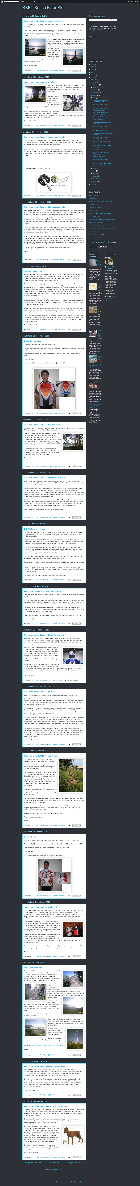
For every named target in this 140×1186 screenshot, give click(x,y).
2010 (93, 82)
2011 (93, 80)
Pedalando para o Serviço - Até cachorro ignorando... (47, 1106)
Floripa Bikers (93, 210)
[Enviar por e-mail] (73, 71)
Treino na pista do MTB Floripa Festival (41, 756)
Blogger (81, 1182)
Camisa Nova (30, 837)
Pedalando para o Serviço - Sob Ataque (100, 264)
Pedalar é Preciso (94, 232)
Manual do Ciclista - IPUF (96, 235)
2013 (93, 75)
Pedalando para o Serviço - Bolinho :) (40, 907)
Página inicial (55, 1163)
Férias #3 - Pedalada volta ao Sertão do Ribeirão (95, 405)
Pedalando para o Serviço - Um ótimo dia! (42, 425)
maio (94, 171)
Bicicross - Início (100, 308)
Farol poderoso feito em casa (97, 226)
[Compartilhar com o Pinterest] (80, 71)
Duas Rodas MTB (94, 216)
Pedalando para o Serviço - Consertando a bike (44, 137)
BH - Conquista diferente (35, 271)
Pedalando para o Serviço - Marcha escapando (44, 207)
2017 (93, 67)
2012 (93, 77)
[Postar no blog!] (74, 71)
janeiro (95, 181)
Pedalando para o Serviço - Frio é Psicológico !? (45, 635)
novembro (96, 87)
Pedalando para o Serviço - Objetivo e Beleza (44, 21)
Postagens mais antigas (75, 1163)
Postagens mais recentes (33, 1163)
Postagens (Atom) (56, 1169)
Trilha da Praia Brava (33, 968)
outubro (95, 90)
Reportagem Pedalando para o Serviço (100, 201)
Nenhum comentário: (59, 70)
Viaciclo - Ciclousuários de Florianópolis (101, 213)
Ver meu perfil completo (109, 299)
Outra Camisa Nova (32, 341)
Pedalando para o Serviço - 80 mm (39, 692)
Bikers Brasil (93, 198)
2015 (93, 69)
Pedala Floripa (93, 195)
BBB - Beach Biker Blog (44, 7)
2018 (93, 64)
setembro (96, 92)
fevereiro (95, 178)
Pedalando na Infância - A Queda (100, 287)
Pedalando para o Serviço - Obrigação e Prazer (44, 478)
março (95, 176)
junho (95, 168)
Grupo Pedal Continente (96, 207)
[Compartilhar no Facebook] (78, 71)
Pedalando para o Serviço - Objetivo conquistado (45, 1066)
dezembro (96, 85)
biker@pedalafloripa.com (96, 30)
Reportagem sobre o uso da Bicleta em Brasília (103, 229)
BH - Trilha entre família (34, 529)
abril (94, 173)
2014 (93, 72)
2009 (93, 184)
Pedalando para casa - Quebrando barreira (42, 591)
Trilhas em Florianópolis (96, 222)
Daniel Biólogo (46, 921)
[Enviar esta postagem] (68, 70)
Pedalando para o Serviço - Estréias (39, 82)
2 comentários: (58, 680)
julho (94, 98)
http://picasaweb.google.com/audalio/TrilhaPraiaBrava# (48, 1045)
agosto (95, 95)
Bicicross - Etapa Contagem (100, 385)
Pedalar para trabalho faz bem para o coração (102, 219)
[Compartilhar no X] (76, 71)
